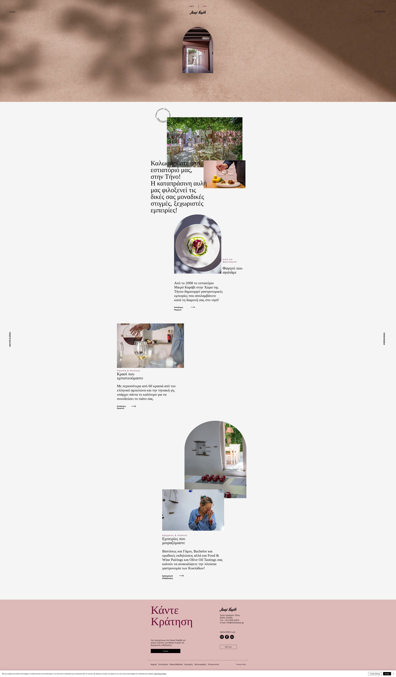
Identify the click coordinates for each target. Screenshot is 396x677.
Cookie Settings (375, 674)
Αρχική (154, 664)
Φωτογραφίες (200, 664)
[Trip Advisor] (232, 637)
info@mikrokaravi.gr (235, 622)
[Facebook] (227, 637)
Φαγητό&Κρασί (177, 664)
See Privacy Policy (160, 674)
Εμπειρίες (188, 664)
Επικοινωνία (214, 664)
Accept (387, 674)
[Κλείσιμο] (393, 673)
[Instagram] (222, 637)
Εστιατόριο (163, 664)
